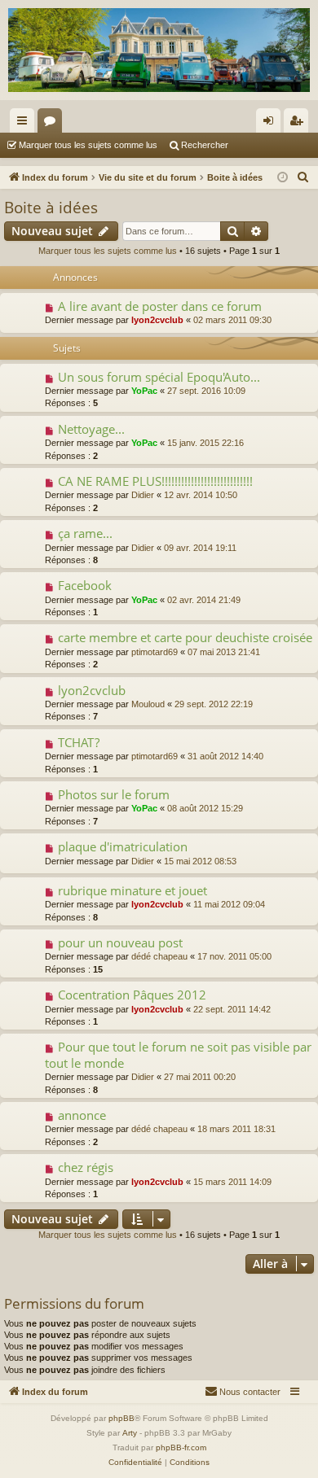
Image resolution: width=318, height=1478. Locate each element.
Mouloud (148, 704)
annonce (82, 1115)
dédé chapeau (159, 956)
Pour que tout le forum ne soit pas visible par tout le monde (178, 1054)
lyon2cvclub (157, 320)
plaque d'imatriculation (123, 846)
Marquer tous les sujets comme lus (88, 145)
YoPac (144, 391)
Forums (53, 124)
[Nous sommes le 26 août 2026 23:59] (282, 177)
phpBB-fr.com (181, 1447)
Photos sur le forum (114, 794)
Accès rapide (25, 124)
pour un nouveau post (120, 942)
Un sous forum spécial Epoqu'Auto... (159, 377)
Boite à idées (51, 207)
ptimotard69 (154, 652)
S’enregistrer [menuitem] (299, 124)
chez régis (85, 1167)
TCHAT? (78, 742)
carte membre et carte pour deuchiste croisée (185, 637)
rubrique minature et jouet (132, 890)
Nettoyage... (91, 429)
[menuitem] (303, 177)
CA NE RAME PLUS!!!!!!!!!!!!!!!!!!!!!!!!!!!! (155, 481)
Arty (129, 1432)
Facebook (85, 585)
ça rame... (85, 533)
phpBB (121, 1418)
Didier (142, 495)
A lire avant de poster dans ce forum (160, 306)
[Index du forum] (159, 50)
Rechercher (204, 145)
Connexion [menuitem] (271, 124)
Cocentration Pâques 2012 (132, 994)
